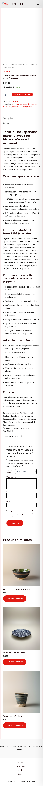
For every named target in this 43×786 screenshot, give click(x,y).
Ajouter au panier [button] (14, 598)
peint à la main (31, 104)
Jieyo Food (16, 4)
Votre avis (12, 476)
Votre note (9, 471)
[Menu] (38, 4)
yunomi (29, 107)
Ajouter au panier (22, 94)
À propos (21, 766)
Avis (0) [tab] (6, 123)
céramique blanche (19, 104)
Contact (21, 774)
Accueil (5, 64)
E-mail (8, 501)
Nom (8, 492)
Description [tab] (8, 118)
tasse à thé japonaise (11, 107)
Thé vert (22, 107)
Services (20, 770)
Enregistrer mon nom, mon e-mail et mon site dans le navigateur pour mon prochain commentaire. (21, 514)
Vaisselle (13, 64)
